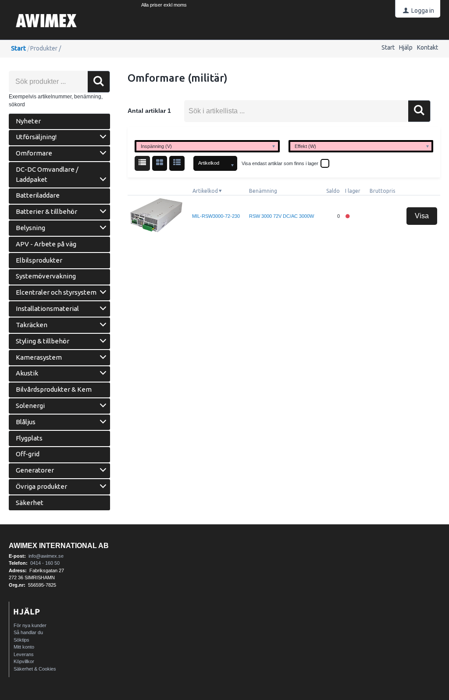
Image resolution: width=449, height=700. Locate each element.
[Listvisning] (142, 163)
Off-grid (27, 454)
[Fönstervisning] (159, 163)
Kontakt (427, 47)
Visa (422, 216)
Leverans (24, 654)
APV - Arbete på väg (46, 244)
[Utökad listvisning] (177, 163)
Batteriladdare (38, 195)
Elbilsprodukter (39, 260)
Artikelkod (205, 191)
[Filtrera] (419, 111)
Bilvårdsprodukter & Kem (54, 389)
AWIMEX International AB (59, 545)
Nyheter (28, 121)
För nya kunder (30, 625)
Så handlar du (28, 632)
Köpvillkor (24, 661)
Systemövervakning (46, 276)
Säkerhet (29, 502)
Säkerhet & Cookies (35, 668)
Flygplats (29, 438)
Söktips (21, 639)
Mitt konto (24, 646)
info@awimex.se (46, 556)
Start (388, 47)
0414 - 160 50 (45, 563)
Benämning (263, 191)
